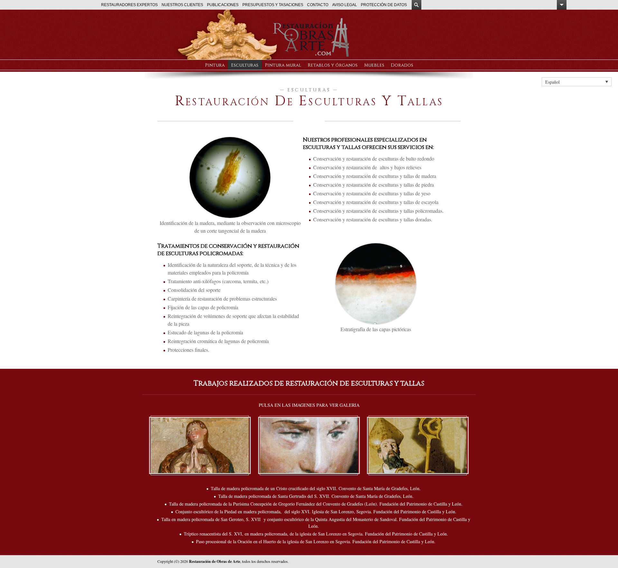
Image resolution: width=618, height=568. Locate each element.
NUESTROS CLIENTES (182, 5)
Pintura (215, 65)
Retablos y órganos (333, 65)
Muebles (374, 65)
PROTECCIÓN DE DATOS (384, 5)
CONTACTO (317, 5)
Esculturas (244, 65)
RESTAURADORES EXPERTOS (129, 5)
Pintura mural (283, 65)
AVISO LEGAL (344, 5)
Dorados (402, 65)
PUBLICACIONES (223, 5)
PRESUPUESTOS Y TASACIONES (272, 5)
